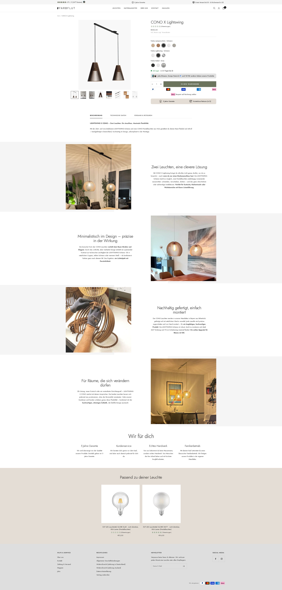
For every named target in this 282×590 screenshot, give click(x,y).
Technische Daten (118, 115)
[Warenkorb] (224, 8)
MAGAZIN (165, 8)
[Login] (219, 8)
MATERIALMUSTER (130, 8)
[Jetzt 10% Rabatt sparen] (184, 566)
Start (58, 16)
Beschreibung (96, 115)
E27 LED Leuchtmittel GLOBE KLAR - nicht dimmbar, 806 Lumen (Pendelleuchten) (120, 528)
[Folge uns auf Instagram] (222, 559)
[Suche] (214, 8)
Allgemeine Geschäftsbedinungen (108, 561)
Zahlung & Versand (64, 564)
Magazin (60, 568)
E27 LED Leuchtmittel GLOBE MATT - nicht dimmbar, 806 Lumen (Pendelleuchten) (161, 528)
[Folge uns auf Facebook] (216, 559)
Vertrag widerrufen (102, 575)
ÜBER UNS (144, 8)
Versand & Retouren (143, 115)
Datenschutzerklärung (103, 571)
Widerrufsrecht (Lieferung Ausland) (108, 568)
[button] (75, 95)
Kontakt (59, 561)
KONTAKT (155, 8)
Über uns (60, 557)
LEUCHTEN (116, 8)
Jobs (58, 571)
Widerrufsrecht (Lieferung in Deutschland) (110, 564)
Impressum (100, 557)
